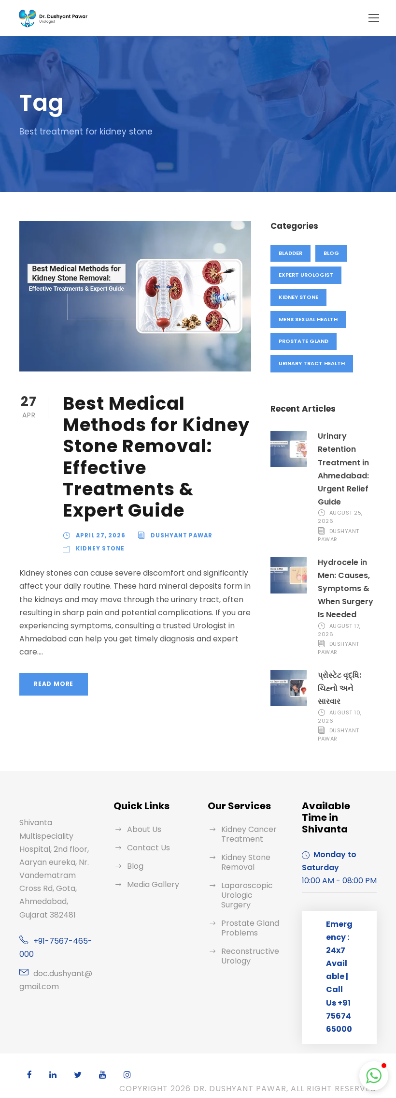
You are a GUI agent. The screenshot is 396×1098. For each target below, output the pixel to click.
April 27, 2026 (101, 535)
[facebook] (29, 1075)
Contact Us (148, 847)
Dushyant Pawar (181, 535)
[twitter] (78, 1075)
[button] (373, 1075)
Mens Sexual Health (308, 319)
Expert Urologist (306, 275)
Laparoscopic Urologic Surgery (247, 895)
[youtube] (102, 1075)
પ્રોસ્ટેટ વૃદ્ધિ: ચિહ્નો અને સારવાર (339, 688)
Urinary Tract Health (312, 363)
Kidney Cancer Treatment (249, 834)
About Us (144, 829)
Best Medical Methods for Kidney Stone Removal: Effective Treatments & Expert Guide (156, 457)
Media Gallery (153, 884)
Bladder (290, 253)
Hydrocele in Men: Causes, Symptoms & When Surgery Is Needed (345, 589)
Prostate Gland (303, 341)
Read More (53, 684)
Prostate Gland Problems (250, 928)
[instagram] (127, 1075)
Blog (331, 253)
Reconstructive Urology (250, 956)
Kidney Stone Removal (245, 862)
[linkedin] (53, 1075)
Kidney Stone (100, 548)
